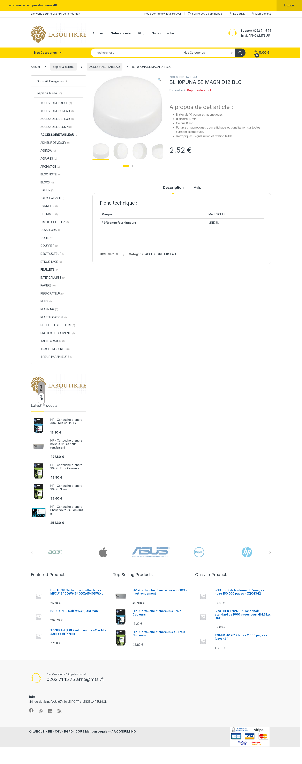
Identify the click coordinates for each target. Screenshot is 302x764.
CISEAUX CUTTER (54, 222)
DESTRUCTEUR (52, 253)
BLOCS (47, 182)
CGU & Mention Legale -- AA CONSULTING (105, 731)
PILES (46, 301)
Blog (141, 33)
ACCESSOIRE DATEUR (57, 119)
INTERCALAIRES (53, 277)
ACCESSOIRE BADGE (56, 103)
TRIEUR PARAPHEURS (56, 356)
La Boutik (239, 13)
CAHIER (47, 190)
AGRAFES (48, 158)
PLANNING (49, 309)
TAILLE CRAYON (53, 341)
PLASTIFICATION (53, 317)
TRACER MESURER (54, 349)
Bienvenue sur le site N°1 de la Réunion (55, 13)
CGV (58, 731)
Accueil (98, 33)
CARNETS (49, 206)
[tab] (173, 189)
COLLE (46, 238)
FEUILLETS (49, 269)
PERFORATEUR (52, 293)
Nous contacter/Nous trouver (162, 13)
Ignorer (289, 5)
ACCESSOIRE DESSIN (56, 127)
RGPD (68, 731)
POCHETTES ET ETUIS (57, 325)
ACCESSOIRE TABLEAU (104, 66)
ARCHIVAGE (50, 166)
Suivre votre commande (207, 13)
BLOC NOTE (50, 174)
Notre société (121, 33)
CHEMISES (49, 214)
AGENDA (48, 150)
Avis (197, 188)
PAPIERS (47, 285)
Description (173, 188)
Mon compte (263, 13)
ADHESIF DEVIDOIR (55, 142)
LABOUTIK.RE (42, 731)
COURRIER (49, 245)
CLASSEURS (50, 230)
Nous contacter (163, 33)
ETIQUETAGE (51, 261)
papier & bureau (63, 66)
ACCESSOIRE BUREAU (57, 111)
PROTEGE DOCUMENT (57, 333)
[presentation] (270, 552)
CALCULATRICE (52, 198)
